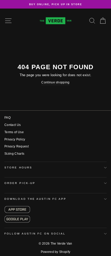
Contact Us (12, 125)
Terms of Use (14, 132)
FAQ (7, 117)
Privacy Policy (14, 139)
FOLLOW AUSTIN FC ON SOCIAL (35, 233)
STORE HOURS (18, 167)
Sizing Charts (14, 153)
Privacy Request (16, 146)
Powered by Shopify (55, 252)
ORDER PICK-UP (19, 183)
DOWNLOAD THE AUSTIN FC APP (35, 198)
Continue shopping (55, 82)
